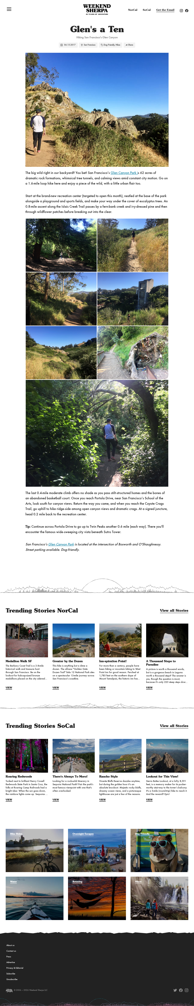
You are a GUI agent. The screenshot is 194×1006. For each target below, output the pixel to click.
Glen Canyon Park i (124, 173)
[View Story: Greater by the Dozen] (74, 640)
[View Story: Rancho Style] (120, 756)
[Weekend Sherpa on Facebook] (181, 990)
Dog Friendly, (109, 45)
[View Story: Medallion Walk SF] (27, 640)
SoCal (147, 10)
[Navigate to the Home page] (97, 9)
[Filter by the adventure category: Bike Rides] (34, 830)
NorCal (132, 10)
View (9, 688)
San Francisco (89, 45)
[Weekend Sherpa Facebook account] (188, 10)
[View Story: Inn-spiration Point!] (120, 640)
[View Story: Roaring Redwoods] (27, 756)
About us (10, 945)
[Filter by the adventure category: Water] (34, 878)
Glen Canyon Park (61, 544)
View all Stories (174, 610)
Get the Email (165, 10)
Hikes (118, 45)
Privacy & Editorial (14, 968)
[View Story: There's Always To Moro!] (74, 756)
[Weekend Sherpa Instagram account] (182, 10)
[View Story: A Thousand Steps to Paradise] (167, 640)
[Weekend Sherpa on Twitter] (175, 990)
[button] (9, 9)
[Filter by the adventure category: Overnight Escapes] (97, 830)
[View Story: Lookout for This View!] (167, 756)
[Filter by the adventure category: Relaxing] (97, 878)
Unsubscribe (11, 979)
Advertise (10, 962)
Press (8, 957)
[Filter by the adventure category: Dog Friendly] (159, 830)
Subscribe (10, 974)
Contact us (11, 951)
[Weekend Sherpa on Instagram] (186, 990)
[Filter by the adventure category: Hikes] (159, 878)
